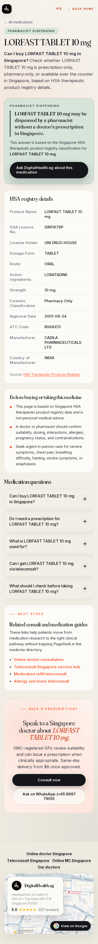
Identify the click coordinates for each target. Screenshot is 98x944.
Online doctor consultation (39, 659)
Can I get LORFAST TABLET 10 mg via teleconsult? (41, 566)
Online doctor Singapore (49, 854)
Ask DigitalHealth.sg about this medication (44, 170)
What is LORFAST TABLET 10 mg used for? (40, 543)
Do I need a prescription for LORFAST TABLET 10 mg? (34, 521)
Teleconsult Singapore (28, 860)
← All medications (18, 22)
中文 (59, 8)
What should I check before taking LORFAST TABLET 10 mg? (41, 588)
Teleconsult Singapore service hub (47, 667)
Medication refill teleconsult (40, 674)
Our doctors (49, 867)
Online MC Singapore (71, 860)
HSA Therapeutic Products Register (51, 375)
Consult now (49, 780)
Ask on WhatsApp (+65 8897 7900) (49, 796)
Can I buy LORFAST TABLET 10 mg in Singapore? (41, 498)
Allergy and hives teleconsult (41, 681)
